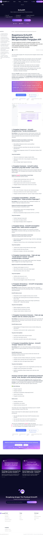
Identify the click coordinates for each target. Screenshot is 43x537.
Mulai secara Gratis (21, 94)
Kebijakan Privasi (8, 529)
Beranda (22, 4)
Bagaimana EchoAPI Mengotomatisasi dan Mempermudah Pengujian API (25, 31)
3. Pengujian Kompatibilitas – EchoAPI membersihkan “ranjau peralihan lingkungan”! (5, 41)
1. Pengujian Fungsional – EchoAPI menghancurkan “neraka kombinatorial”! (4, 34)
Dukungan (25, 1)
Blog (32, 1)
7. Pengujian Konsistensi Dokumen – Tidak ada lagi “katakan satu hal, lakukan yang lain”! (5, 57)
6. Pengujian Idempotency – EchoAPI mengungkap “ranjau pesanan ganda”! (5, 53)
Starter (21, 514)
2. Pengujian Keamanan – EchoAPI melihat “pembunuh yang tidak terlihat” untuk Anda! (5, 38)
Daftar (34, 1)
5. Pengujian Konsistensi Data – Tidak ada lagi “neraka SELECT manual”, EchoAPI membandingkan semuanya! (5, 49)
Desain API (6, 514)
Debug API (6, 516)
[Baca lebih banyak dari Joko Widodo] (12, 50)
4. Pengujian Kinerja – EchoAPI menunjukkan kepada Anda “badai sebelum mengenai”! (5, 45)
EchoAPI (26, 423)
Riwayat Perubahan (37, 516)
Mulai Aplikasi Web (17, 20)
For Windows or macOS (32, 96)
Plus (20, 516)
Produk (8, 1)
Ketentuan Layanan (8, 530)
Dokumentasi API (8, 521)
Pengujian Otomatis (8, 519)
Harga (20, 1)
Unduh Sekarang (33, 94)
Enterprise (21, 519)
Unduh (14, 1)
